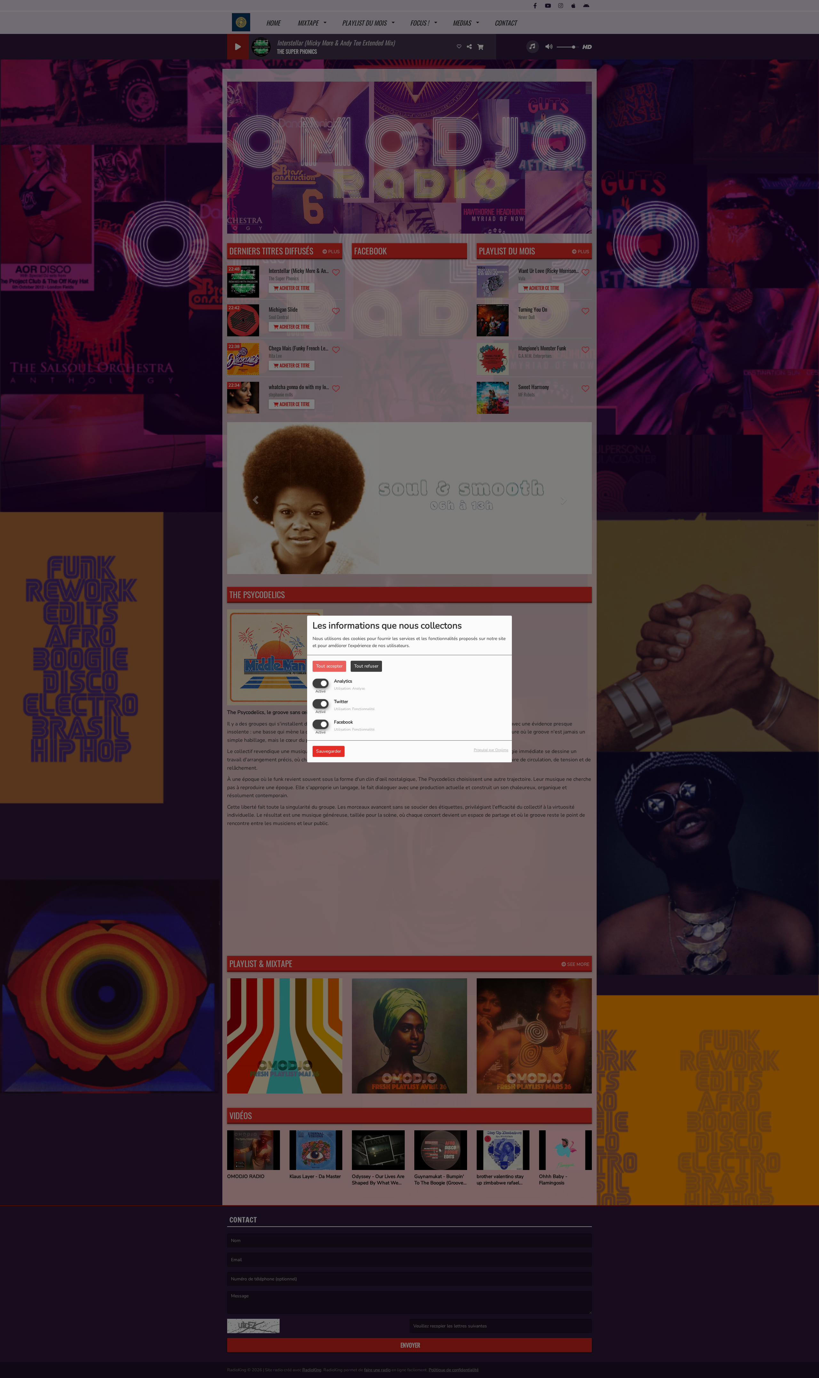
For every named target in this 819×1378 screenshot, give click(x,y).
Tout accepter (329, 666)
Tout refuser (366, 666)
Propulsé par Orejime (491, 750)
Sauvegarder (328, 752)
